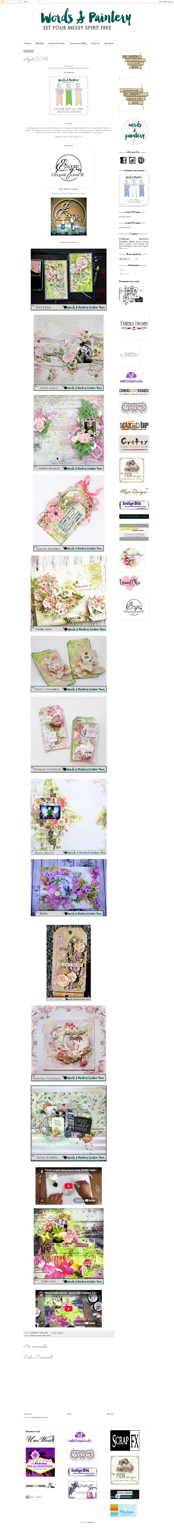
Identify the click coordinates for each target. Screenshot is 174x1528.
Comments (125, 274)
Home (27, 43)
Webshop (67, 189)
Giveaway (125, 248)
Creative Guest (132, 244)
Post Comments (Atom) (39, 1417)
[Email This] (53, 1333)
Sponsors (39, 1335)
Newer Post (27, 1414)
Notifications (128, 246)
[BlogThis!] (55, 1333)
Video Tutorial (46, 1335)
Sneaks (142, 244)
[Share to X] (57, 1333)
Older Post (110, 1414)
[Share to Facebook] (60, 1333)
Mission (40, 43)
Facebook (74, 189)
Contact (95, 43)
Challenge (32, 1335)
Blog (60, 189)
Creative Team (57, 43)
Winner (139, 242)
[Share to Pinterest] (62, 1333)
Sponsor (109, 43)
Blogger (90, 1522)
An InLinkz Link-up (125, 217)
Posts (124, 270)
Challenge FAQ (78, 43)
